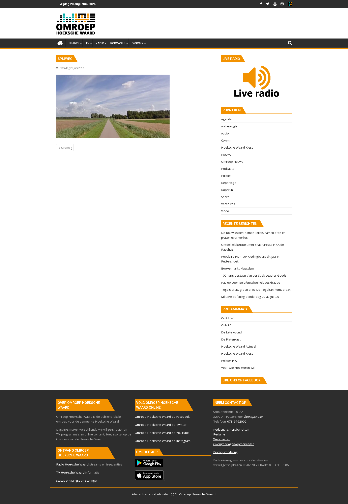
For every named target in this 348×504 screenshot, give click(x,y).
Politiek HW (229, 360)
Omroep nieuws (232, 161)
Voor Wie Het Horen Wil (238, 368)
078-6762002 (236, 421)
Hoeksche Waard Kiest (237, 147)
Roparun (227, 190)
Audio (225, 133)
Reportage (228, 183)
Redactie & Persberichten (231, 429)
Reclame (219, 434)
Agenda (226, 119)
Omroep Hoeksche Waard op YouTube (162, 433)
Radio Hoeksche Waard (72, 464)
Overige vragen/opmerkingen (233, 444)
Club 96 (226, 325)
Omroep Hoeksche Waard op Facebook (162, 416)
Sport (225, 197)
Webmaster (221, 439)
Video (225, 211)
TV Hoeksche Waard (70, 472)
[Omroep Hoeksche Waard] (60, 42)
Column (226, 140)
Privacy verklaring (225, 452)
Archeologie (229, 126)
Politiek (226, 176)
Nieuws (226, 154)
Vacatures (228, 204)
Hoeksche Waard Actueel (238, 346)
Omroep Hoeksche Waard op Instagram (163, 441)
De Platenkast (231, 339)
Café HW (227, 318)
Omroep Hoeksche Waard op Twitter (161, 425)
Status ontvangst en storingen (77, 480)
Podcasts (227, 169)
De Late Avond (231, 332)
